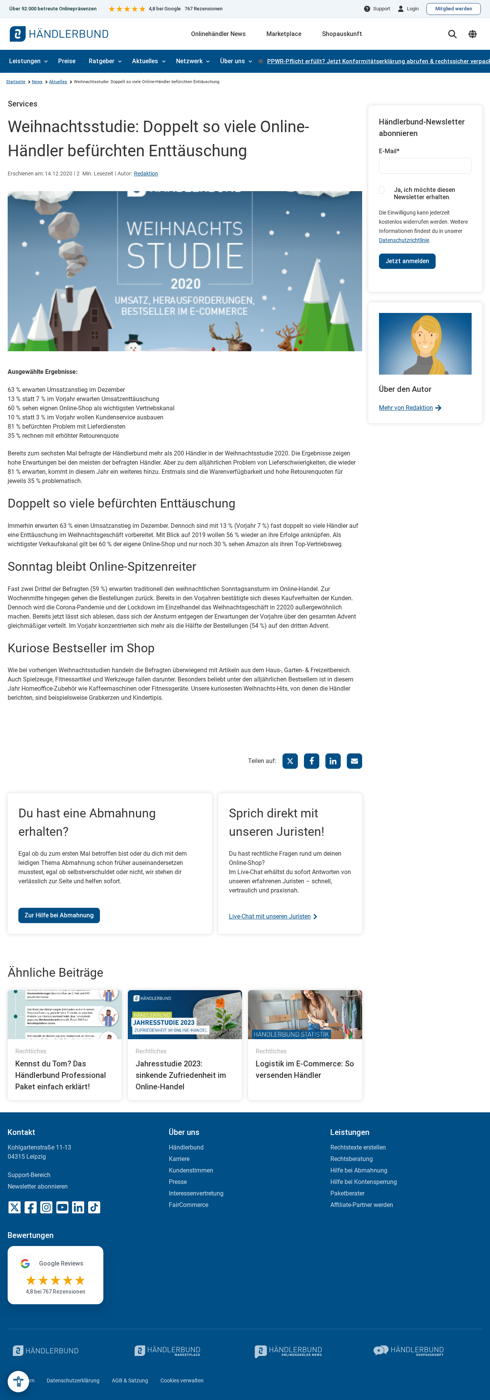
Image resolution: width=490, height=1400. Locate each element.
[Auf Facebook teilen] (311, 761)
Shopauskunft (342, 34)
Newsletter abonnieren (38, 1186)
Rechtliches (30, 1051)
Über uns (232, 61)
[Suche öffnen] (452, 34)
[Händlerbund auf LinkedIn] (78, 1207)
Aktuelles (145, 61)
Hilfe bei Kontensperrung (363, 1181)
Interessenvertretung (196, 1193)
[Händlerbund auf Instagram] (46, 1207)
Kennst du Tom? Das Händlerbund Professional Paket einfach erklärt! (60, 1075)
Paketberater (347, 1193)
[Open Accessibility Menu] (18, 1381)
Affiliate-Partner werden (361, 1204)
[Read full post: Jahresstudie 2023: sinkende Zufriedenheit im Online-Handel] (185, 1014)
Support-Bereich (29, 1175)
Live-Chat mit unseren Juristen (270, 916)
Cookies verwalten (182, 1380)
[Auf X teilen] (290, 761)
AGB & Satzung (130, 1380)
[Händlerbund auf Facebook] (31, 1207)
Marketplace (283, 34)
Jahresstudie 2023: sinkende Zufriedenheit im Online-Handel (181, 1075)
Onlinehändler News (218, 34)
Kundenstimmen (191, 1170)
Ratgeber (101, 61)
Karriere (179, 1159)
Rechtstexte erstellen (358, 1147)
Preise (66, 61)
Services (23, 103)
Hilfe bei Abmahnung (358, 1170)
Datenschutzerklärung (73, 1380)
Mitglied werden (453, 8)
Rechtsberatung (351, 1159)
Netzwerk (189, 61)
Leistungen (25, 61)
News (37, 81)
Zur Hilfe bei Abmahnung (59, 915)
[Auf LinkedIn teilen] (333, 761)
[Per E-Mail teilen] (354, 761)
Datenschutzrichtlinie (404, 240)
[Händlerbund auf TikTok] (94, 1207)
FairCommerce (188, 1204)
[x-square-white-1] (14, 1207)
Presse (178, 1181)
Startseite (15, 81)
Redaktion (146, 173)
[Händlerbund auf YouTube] (62, 1207)
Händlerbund (186, 1147)
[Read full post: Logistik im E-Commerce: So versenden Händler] (305, 1014)
